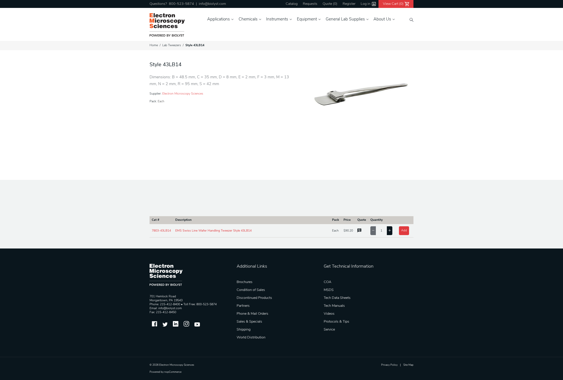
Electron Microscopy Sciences (182, 93)
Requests (310, 4)
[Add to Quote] (359, 231)
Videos (329, 314)
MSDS (329, 290)
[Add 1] (389, 230)
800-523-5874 (181, 4)
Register (349, 4)
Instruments (277, 19)
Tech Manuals (334, 306)
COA (327, 282)
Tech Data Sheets (337, 298)
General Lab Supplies (345, 19)
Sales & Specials (249, 321)
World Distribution (251, 337)
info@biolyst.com (212, 4)
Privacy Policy (389, 365)
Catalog (292, 4)
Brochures (244, 282)
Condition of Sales (251, 290)
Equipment (307, 19)
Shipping (243, 329)
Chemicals (248, 19)
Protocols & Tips (336, 321)
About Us (382, 19)
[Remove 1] (373, 230)
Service (329, 329)
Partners (243, 306)
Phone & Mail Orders (252, 314)
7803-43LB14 (161, 230)
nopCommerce (172, 372)
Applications (218, 19)
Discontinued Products (254, 298)
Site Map (408, 365)
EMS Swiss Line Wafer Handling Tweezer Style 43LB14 (213, 230)
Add (404, 230)
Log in (365, 4)
